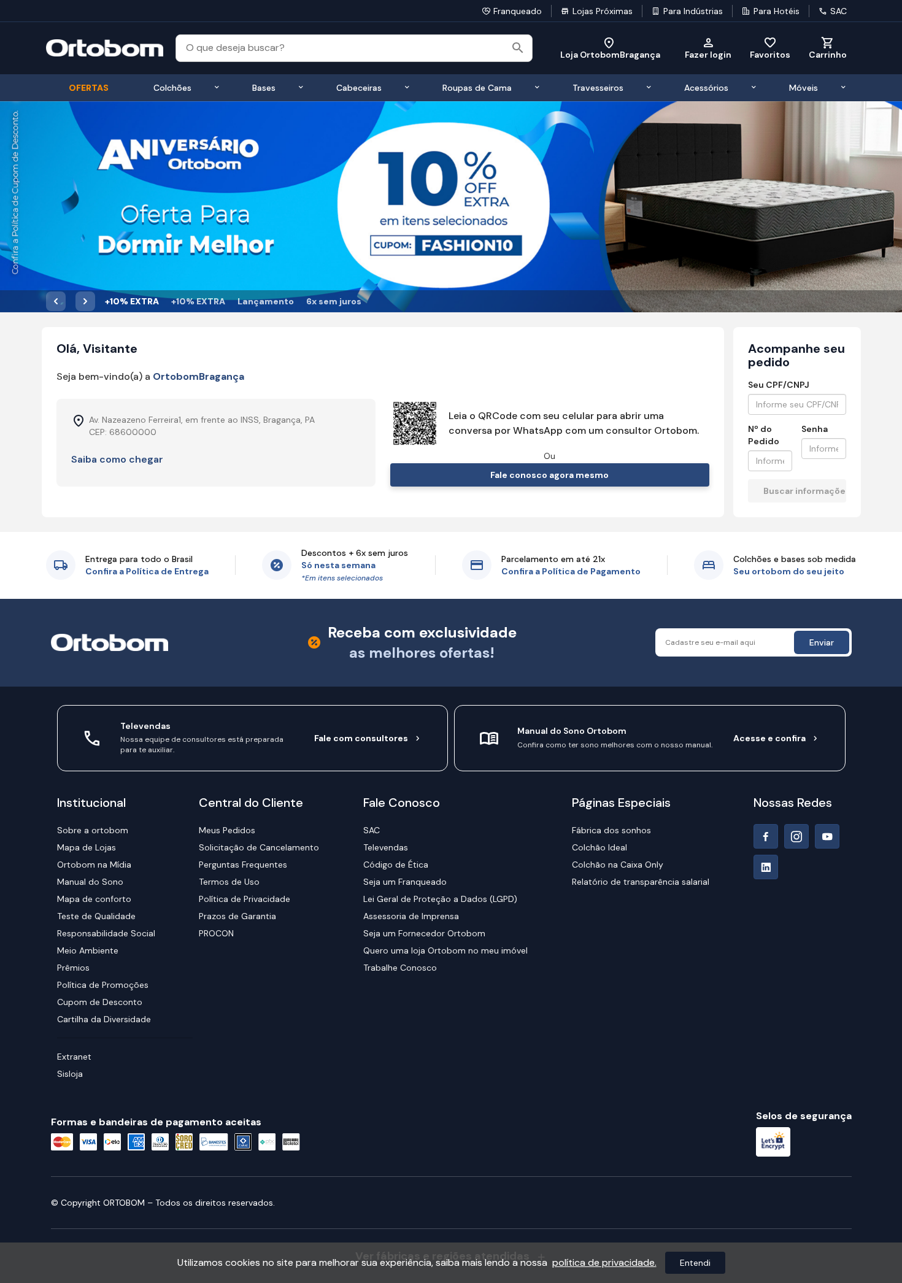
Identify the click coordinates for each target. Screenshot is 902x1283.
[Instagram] (796, 836)
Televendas (385, 847)
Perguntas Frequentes (243, 864)
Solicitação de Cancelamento (259, 847)
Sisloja (70, 1073)
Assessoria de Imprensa (411, 916)
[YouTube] (827, 836)
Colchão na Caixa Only (617, 864)
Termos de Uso (229, 881)
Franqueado (517, 11)
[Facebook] (766, 836)
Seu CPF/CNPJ (778, 384)
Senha (814, 428)
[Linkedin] (766, 867)
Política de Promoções (102, 984)
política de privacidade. (604, 1262)
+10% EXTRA (132, 301)
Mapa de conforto (94, 898)
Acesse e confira (769, 738)
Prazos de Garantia (237, 916)
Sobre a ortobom (92, 830)
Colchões (172, 87)
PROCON (216, 933)
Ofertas (89, 87)
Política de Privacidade (244, 898)
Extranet (74, 1056)
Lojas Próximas (602, 11)
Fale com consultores (361, 738)
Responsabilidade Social (106, 933)
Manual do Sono (90, 881)
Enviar (821, 642)
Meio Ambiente (87, 950)
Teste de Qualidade (96, 916)
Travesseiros (597, 87)
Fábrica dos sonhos (611, 830)
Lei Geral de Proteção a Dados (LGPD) (440, 898)
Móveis (803, 87)
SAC (838, 11)
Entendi (695, 1262)
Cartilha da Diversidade (104, 1019)
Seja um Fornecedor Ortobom (424, 933)
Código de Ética (395, 864)
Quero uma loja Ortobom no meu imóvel (445, 950)
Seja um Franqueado (405, 881)
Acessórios (706, 87)
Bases (264, 87)
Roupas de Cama (477, 87)
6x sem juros (333, 301)
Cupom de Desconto (99, 1002)
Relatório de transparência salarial (640, 881)
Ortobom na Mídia (94, 864)
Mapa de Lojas (86, 847)
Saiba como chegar (117, 459)
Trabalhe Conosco (400, 967)
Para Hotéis (777, 11)
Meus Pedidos (227, 830)
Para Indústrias (693, 11)
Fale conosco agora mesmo (549, 474)
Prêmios (73, 967)
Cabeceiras (359, 87)
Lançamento (265, 301)
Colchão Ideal (599, 847)
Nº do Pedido (763, 435)
